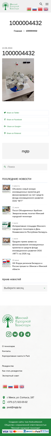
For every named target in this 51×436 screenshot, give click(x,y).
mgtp (25, 151)
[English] (46, 9)
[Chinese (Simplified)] (40, 9)
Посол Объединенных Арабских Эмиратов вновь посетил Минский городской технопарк (28, 213)
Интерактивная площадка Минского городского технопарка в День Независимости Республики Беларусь (29, 229)
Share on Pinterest (13, 133)
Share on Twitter (12, 113)
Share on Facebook (14, 120)
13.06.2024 (7, 48)
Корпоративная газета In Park (16, 356)
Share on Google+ (14, 127)
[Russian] (34, 9)
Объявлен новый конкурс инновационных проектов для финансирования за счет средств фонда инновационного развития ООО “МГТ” (27, 195)
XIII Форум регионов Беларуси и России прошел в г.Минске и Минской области (29, 266)
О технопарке (8, 346)
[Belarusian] (29, 9)
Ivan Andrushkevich (33, 422)
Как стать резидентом (12, 371)
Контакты (6, 351)
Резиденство (8, 366)
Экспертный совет (10, 376)
